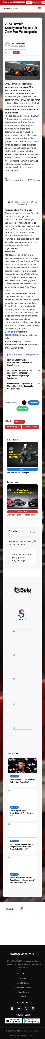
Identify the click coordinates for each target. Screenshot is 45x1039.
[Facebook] (33, 1008)
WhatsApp (22, 409)
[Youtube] (19, 1008)
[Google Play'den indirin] (31, 1020)
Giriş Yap (37, 2)
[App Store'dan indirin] (13, 1020)
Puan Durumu (23, 992)
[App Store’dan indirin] (16, 2)
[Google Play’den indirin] (22, 2)
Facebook (34, 403)
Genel (16, 52)
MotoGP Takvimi (23, 983)
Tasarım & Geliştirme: (18, 1036)
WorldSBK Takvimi (23, 987)
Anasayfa (23, 978)
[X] (26, 1008)
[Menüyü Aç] (39, 8)
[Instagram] (12, 1008)
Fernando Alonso (30, 427)
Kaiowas (32, 1036)
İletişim (23, 997)
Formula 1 (19, 421)
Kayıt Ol (24, 560)
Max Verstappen (12, 427)
